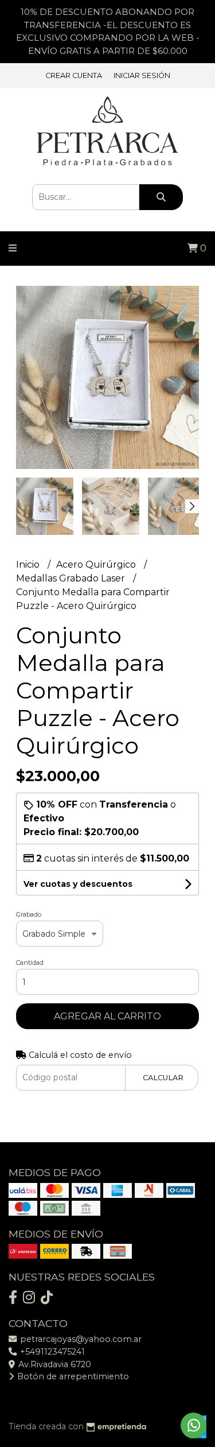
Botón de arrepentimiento (72, 1376)
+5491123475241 (51, 1352)
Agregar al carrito (107, 1016)
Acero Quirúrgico (97, 564)
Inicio (29, 564)
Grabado (28, 914)
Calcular (163, 1077)
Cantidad (30, 963)
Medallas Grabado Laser (71, 578)
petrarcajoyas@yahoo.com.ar (80, 1339)
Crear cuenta (73, 75)
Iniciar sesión (142, 75)
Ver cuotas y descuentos (78, 884)
